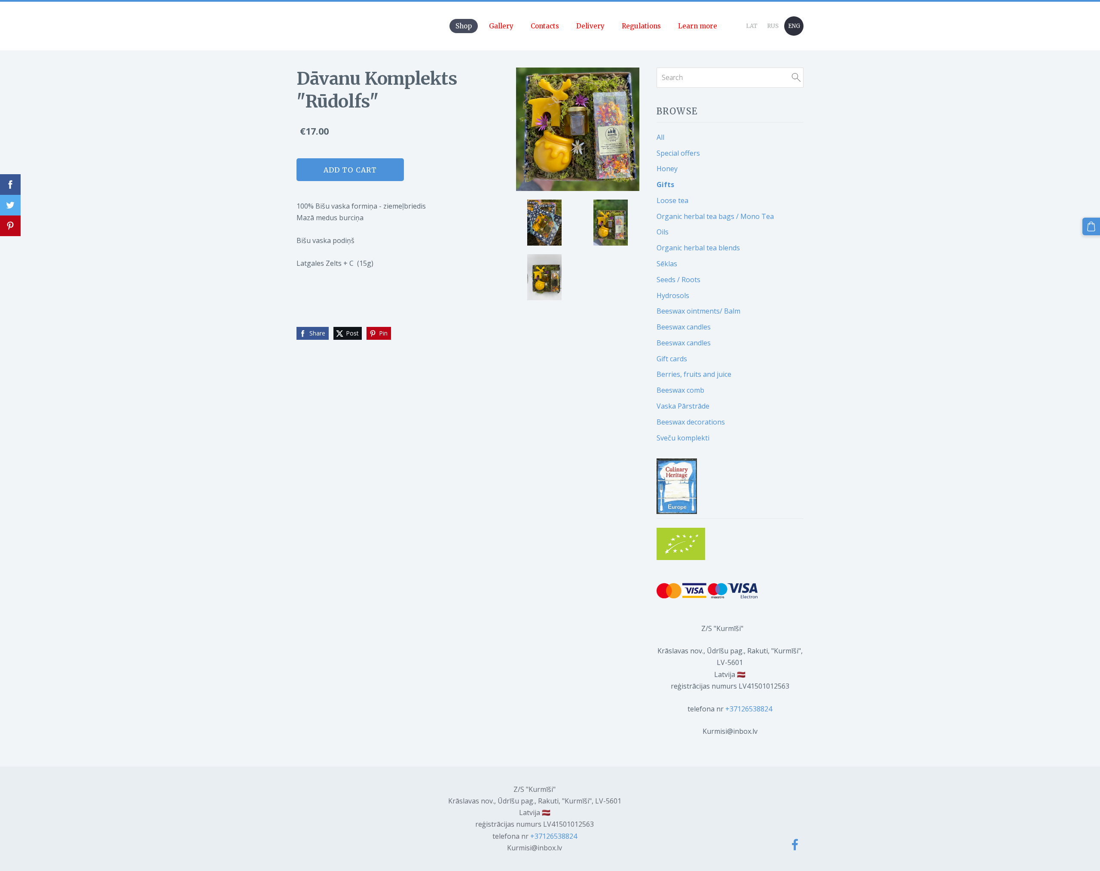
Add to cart (350, 170)
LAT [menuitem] (752, 26)
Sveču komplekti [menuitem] (683, 438)
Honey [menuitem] (667, 168)
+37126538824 (748, 709)
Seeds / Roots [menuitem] (678, 279)
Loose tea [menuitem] (672, 200)
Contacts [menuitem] (545, 26)
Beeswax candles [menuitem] (684, 327)
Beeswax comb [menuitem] (680, 390)
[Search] (796, 77)
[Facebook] (795, 844)
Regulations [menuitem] (641, 26)
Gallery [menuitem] (501, 26)
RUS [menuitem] (773, 26)
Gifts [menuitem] (665, 184)
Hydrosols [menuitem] (673, 295)
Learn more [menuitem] (697, 26)
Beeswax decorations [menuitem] (691, 422)
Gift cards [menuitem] (672, 358)
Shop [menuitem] (463, 26)
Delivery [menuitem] (590, 26)
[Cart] (1091, 226)
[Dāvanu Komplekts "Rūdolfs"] (545, 223)
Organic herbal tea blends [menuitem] (698, 247)
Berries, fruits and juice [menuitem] (694, 374)
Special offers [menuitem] (678, 153)
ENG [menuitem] (794, 26)
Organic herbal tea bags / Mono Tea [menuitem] (715, 216)
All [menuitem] (660, 137)
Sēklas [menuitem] (667, 263)
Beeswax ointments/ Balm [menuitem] (698, 311)
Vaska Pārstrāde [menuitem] (683, 406)
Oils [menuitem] (663, 232)
